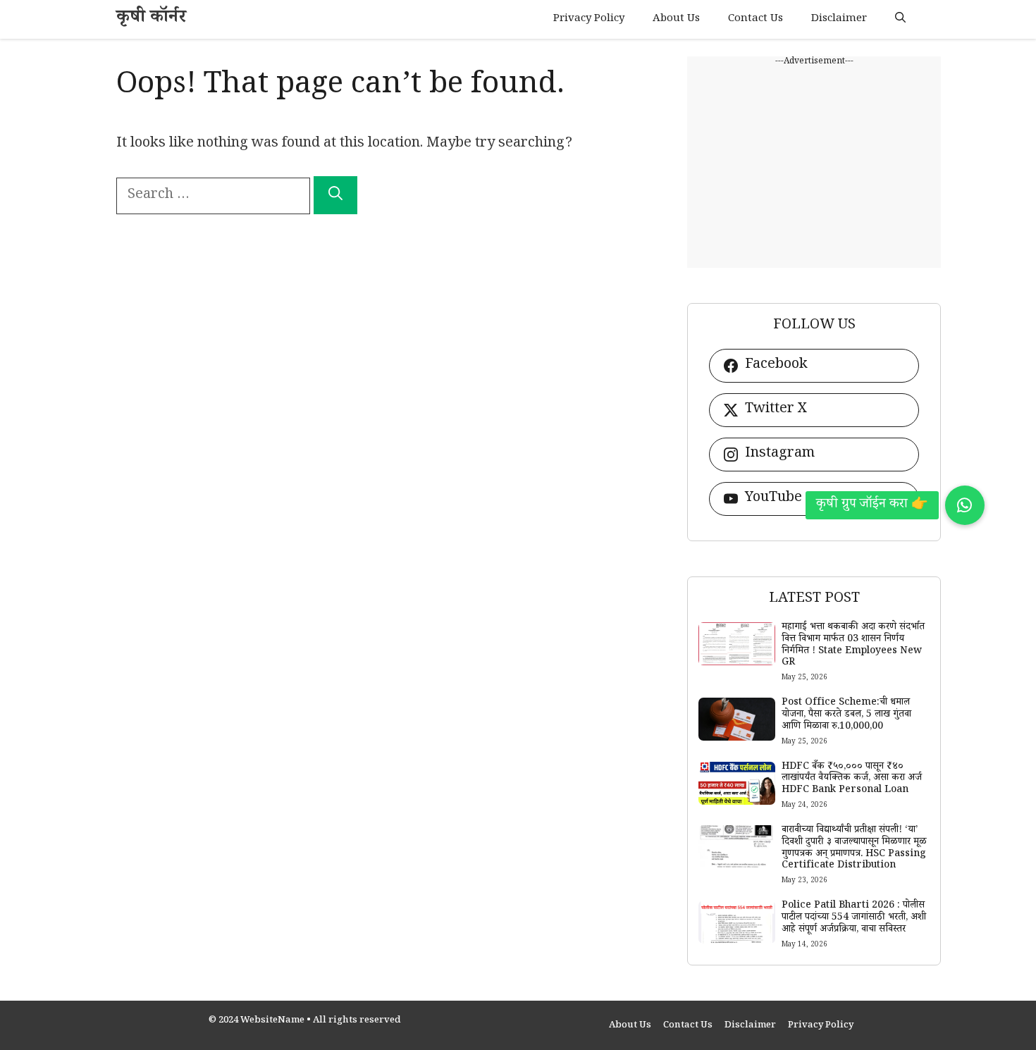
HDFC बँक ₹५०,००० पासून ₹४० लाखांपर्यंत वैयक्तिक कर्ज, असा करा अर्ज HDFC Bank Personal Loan (852, 779)
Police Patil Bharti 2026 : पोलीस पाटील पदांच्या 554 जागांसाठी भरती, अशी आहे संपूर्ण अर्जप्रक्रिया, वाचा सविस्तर (854, 918)
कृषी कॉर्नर (151, 19)
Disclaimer (839, 19)
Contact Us (755, 19)
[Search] (335, 195)
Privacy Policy (588, 19)
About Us (676, 19)
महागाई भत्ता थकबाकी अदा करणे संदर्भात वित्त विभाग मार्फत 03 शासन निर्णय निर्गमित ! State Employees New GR (853, 645)
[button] (900, 19)
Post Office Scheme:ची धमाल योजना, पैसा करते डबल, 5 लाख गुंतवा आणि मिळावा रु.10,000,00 (846, 715)
